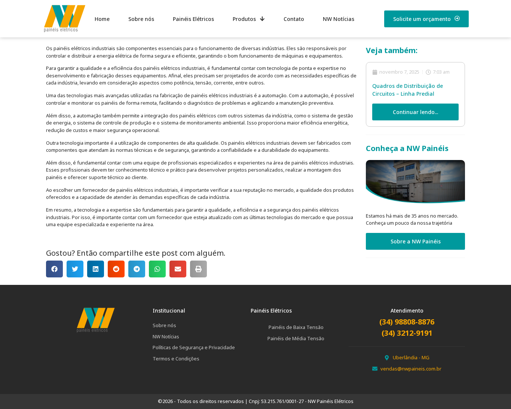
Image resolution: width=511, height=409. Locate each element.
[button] (54, 269)
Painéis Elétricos (193, 18)
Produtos (244, 18)
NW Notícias (338, 18)
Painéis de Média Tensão (295, 338)
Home (102, 18)
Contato (294, 18)
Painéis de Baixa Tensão (296, 327)
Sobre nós (141, 18)
